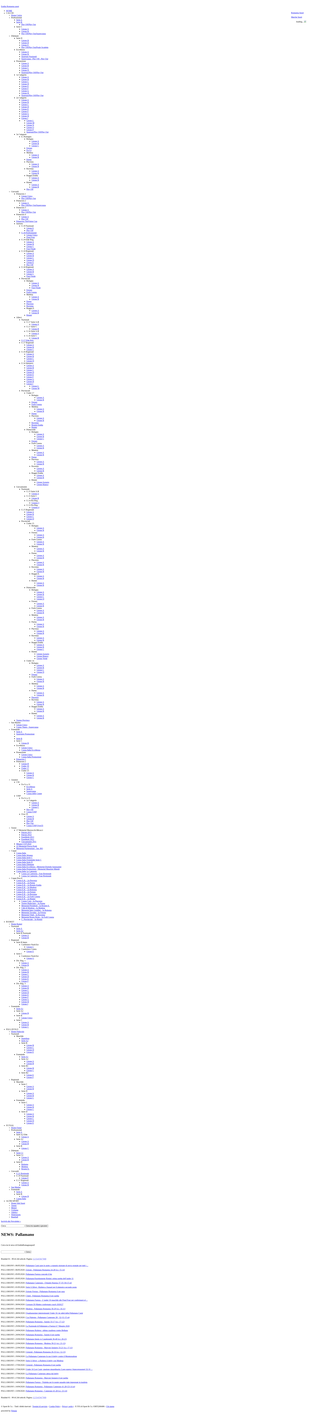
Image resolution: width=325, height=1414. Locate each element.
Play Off (29, 189)
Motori (14, 1208)
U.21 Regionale (22, 1173)
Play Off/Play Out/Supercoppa (33, 34)
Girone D (25, 43)
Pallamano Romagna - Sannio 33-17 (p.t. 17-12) (45, 1322)
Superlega (25, 1038)
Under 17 (25, 768)
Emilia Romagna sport (10, 6)
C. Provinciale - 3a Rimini (31, 919)
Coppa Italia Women (24, 855)
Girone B (25, 31)
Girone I (24, 118)
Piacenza (30, 304)
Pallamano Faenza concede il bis (39, 1274)
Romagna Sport (297, 13)
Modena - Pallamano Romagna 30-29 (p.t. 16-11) (45, 1309)
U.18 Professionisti (29, 233)
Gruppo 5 (35, 503)
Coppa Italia (21, 853)
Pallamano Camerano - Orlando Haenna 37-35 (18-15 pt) (49, 1283)
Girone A (25, 29)
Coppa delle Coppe (34, 793)
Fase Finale (31, 249)
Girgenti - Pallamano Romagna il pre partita (43, 1365)
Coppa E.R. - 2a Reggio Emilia (28, 885)
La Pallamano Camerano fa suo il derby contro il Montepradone (51, 1356)
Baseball (14, 1217)
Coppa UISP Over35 (34, 825)
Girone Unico (26, 196)
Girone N (30, 125)
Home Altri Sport (18, 1203)
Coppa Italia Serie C (24, 858)
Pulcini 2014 (26, 835)
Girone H (25, 93)
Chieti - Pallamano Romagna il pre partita (42, 1296)
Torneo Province (23, 720)
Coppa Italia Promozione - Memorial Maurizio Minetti (38, 869)
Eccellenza (30, 787)
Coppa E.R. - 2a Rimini (25, 899)
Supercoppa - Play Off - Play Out (34, 59)
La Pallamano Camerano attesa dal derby (42, 1374)
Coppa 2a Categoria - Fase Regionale (36, 874)
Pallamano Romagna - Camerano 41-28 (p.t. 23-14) (46, 1391)
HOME (9, 11)
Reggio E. (25, 1169)
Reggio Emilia (37, 425)
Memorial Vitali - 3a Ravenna (33, 915)
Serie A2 (19, 931)
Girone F (25, 88)
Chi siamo (110, 1406)
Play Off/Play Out (28, 24)
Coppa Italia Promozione (31, 757)
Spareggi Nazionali (29, 56)
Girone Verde (42, 658)
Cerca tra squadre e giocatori (36, 1226)
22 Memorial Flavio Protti (26, 846)
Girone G (25, 91)
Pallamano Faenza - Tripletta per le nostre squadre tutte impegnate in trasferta (56, 1382)
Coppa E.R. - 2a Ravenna (26, 894)
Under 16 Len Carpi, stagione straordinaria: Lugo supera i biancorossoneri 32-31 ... (59, 1369)
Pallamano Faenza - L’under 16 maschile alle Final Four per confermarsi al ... (57, 1300)
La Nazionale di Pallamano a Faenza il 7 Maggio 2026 (48, 1326)
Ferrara (29, 148)
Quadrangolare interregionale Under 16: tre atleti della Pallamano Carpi (54, 1313)
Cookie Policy (54, 1406)
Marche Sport (296, 17)
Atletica (14, 1212)
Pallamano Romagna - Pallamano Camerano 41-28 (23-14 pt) (50, 1387)
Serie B (19, 22)
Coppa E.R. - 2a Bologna (26, 890)
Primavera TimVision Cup (26, 221)
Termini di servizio (39, 1406)
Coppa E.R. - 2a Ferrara (26, 892)
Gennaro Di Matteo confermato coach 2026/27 (44, 1304)
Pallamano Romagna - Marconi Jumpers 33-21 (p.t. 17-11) (49, 1348)
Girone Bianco (42, 484)
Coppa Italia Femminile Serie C (29, 860)
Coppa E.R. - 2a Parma (25, 883)
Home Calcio (16, 15)
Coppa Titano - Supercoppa (27, 727)
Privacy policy (68, 1406)
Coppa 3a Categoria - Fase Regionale (36, 876)
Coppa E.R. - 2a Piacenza (26, 880)
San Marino (16, 1187)
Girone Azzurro (43, 482)
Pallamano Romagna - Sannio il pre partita (43, 1335)
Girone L (30, 121)
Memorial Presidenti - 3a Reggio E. (35, 906)
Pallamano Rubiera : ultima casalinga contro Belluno (47, 1330)
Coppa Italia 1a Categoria (26, 871)
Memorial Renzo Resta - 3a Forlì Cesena (37, 917)
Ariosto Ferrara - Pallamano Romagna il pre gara (45, 1291)
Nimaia (14, 1411)
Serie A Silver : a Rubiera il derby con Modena (44, 1361)
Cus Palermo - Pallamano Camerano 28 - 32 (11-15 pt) (48, 1317)
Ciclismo (14, 1210)
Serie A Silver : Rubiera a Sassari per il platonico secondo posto (51, 1287)
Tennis (14, 1205)
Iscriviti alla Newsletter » (11, 1221)
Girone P (30, 130)
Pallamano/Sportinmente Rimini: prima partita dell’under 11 (50, 1278)
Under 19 (25, 766)
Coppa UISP (31, 812)
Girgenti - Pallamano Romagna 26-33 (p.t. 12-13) (46, 1352)
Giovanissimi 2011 (28, 842)
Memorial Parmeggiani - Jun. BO (29, 848)
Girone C (25, 68)
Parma (28, 159)
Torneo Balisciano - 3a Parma (33, 903)
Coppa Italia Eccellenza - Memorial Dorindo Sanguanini (38, 867)
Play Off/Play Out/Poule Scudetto (34, 47)
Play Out (30, 823)
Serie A (19, 20)
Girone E (25, 45)
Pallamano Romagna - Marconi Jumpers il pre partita (47, 1378)
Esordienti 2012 (27, 839)
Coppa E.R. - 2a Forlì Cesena (28, 896)
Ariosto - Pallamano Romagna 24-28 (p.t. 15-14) (45, 1270)
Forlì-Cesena (31, 292)
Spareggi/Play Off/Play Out (32, 72)
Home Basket (16, 924)
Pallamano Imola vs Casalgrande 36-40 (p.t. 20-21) (46, 1339)
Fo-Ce (28, 150)
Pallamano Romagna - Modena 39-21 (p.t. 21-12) (46, 1343)
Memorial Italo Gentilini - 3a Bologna (36, 910)
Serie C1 (19, 1153)
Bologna (24, 1164)
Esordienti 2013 (27, 837)
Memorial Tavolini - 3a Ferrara (33, 912)
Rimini (29, 315)
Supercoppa (31, 791)
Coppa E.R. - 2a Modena (26, 887)
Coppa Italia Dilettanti (25, 864)
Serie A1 (19, 1009)
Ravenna (30, 306)
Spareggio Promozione (25, 734)
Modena (24, 1167)
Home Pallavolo (17, 1031)
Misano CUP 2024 (23, 844)
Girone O (30, 127)
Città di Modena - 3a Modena (33, 908)
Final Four (30, 237)
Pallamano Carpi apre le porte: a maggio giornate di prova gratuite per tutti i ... (57, 1265)
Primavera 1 (21, 759)
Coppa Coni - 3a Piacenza (31, 901)
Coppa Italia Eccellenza (30, 750)
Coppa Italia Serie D (24, 862)
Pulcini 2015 (26, 832)
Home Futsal (16, 1128)
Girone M (30, 123)
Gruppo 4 (35, 507)
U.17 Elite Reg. (27, 340)
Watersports (16, 1215)
